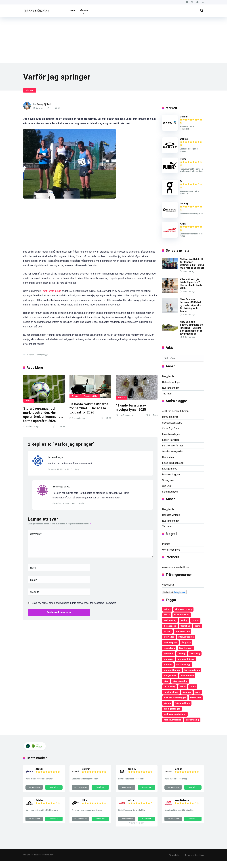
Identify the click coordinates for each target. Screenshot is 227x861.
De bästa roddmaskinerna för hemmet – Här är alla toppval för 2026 (88, 408)
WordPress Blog (171, 549)
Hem (72, 10)
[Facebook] (187, 2)
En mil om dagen (171, 434)
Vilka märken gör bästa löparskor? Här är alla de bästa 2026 (191, 284)
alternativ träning (183, 609)
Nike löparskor (180, 681)
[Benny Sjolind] (36, 9)
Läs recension (34, 787)
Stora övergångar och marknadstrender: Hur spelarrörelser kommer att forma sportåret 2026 (43, 415)
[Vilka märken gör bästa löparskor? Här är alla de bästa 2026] (170, 292)
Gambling (185, 626)
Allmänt (29, 90)
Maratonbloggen (171, 474)
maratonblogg (183, 664)
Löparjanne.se (169, 468)
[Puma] (170, 172)
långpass (186, 642)
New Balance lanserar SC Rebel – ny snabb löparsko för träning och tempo (191, 305)
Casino (195, 620)
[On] (170, 194)
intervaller (169, 637)
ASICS (167, 614)
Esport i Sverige (170, 439)
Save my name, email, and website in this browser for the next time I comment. (74, 602)
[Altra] (170, 236)
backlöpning (170, 620)
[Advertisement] (113, 40)
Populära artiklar (90, 396)
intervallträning (186, 637)
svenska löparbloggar (175, 697)
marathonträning (186, 659)
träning (167, 703)
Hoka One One (182, 631)
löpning (181, 653)
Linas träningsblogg (172, 462)
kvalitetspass (170, 642)
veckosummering (172, 719)
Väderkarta (168, 584)
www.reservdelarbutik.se (175, 567)
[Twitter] (192, 2)
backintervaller (181, 614)
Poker (183, 686)
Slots (197, 692)
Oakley (184, 138)
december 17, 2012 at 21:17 (60, 469)
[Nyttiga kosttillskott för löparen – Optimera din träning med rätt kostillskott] (170, 268)
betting (184, 620)
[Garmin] (170, 129)
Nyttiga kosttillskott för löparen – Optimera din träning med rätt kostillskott (192, 264)
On (181, 181)
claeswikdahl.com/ (172, 422)
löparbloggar (185, 648)
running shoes (171, 692)
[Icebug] (170, 216)
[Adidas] (29, 805)
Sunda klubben (170, 491)
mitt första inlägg (52, 291)
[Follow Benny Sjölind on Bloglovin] (174, 593)
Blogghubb (168, 376)
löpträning (195, 653)
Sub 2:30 (167, 486)
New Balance (187, 675)
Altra (183, 223)
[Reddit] (203, 2)
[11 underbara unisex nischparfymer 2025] (137, 387)
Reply (77, 469)
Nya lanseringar (170, 387)
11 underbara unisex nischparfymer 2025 (131, 407)
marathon (168, 659)
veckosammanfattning (175, 714)
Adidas (167, 609)
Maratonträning (192, 670)
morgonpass (170, 675)
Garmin (184, 116)
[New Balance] (168, 805)
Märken (84, 10)
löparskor (169, 653)
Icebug (184, 203)
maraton (30, 355)
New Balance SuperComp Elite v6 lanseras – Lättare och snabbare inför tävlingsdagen (191, 327)
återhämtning (192, 719)
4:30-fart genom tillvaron (175, 411)
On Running (169, 686)
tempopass (195, 697)
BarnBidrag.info (170, 416)
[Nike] (76, 805)
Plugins (166, 544)
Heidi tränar (168, 457)
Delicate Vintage (171, 382)
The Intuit (167, 393)
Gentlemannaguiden (172, 451)
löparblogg (169, 648)
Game (197, 626)
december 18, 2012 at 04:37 (65, 503)
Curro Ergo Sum (170, 428)
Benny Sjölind (43, 104)
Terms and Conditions (194, 855)
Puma (183, 159)
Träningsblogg (41, 355)
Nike (166, 681)
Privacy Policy (174, 855)
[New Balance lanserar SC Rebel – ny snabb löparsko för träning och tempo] (170, 312)
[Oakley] (170, 152)
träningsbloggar (172, 708)
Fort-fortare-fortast (172, 445)
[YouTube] (197, 2)
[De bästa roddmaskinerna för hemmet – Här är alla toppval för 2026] (90, 386)
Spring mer (168, 480)
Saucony (187, 692)
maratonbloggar (172, 670)
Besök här (54, 787)
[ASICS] (29, 774)
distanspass (170, 626)
